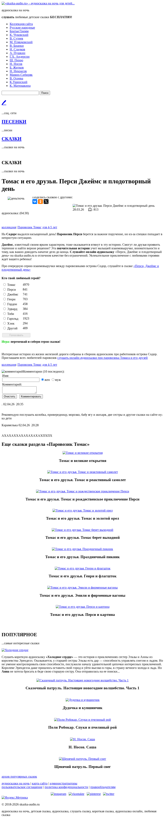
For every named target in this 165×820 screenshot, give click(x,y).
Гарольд (12, 318)
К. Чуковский (19, 35)
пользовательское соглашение (22, 787)
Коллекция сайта (21, 24)
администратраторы (63, 783)
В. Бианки (17, 45)
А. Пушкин (17, 53)
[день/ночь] (16, 198)
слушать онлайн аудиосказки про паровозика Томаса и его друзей (102, 357)
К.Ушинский (18, 82)
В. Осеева (16, 78)
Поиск (44, 92)
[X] (46, 201)
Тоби (10, 313)
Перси (11, 289)
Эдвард (12, 309)
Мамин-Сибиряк (21, 74)
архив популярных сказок (19, 776)
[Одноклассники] (40, 201)
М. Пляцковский (21, 42)
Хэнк (10, 323)
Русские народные (22, 27)
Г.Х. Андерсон (20, 56)
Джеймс (12, 294)
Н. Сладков (17, 49)
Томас (11, 284)
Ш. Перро (16, 60)
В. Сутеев (16, 38)
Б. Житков (17, 67)
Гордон (12, 304)
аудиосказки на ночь (16, 783)
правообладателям (103, 787)
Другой (12, 328)
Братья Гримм (19, 31)
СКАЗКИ (12, 138)
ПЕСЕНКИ (14, 121)
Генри (11, 299)
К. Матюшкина (20, 85)
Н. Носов (16, 64)
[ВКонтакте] (34, 201)
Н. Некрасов (18, 71)
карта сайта (39, 783)
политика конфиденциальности (66, 787)
